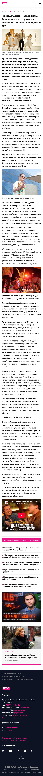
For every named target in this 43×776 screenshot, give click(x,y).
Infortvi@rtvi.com (25, 708)
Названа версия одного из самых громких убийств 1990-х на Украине (21, 549)
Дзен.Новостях (12, 728)
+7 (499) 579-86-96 (12, 705)
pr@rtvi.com (19, 713)
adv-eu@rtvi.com (20, 715)
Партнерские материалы (12, 718)
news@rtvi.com (20, 710)
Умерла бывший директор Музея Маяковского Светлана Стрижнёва (21, 656)
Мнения (5, 11)
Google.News (8, 730)
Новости (9, 651)
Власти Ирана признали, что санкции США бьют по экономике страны (19, 585)
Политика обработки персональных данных (17, 679)
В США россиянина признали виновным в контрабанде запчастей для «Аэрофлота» (21, 563)
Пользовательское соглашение (13, 676)
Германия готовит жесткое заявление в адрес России (20, 571)
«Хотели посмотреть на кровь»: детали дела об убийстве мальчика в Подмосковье (21, 556)
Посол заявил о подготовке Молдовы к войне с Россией (20, 578)
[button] (40, 3)
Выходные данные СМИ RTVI (12, 673)
